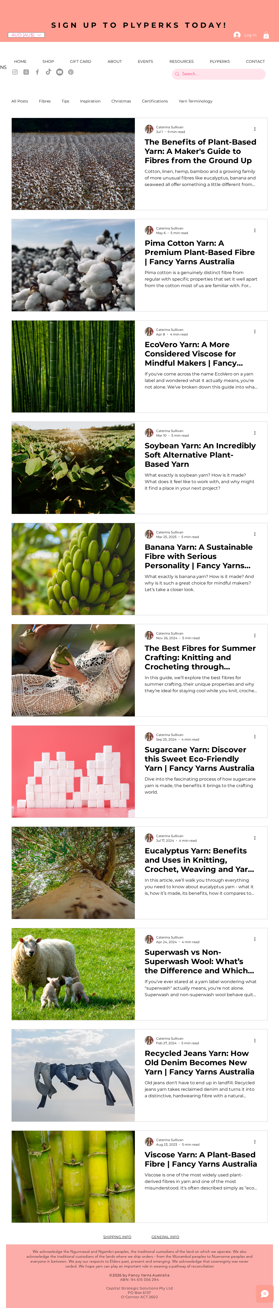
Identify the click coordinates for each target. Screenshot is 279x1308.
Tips (65, 101)
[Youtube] (59, 72)
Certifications (155, 101)
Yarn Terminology (196, 101)
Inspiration (90, 101)
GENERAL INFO (165, 1237)
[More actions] (256, 129)
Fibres (45, 101)
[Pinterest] (70, 72)
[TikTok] (48, 72)
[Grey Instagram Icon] (15, 72)
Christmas (121, 101)
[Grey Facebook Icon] (37, 72)
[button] (26, 35)
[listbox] (26, 35)
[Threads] (26, 72)
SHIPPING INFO (117, 1237)
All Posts (19, 101)
